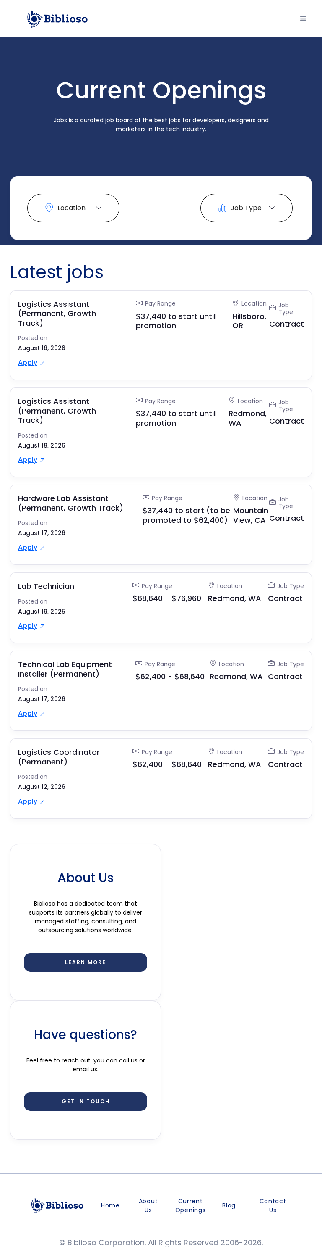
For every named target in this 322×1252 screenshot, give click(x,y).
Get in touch (86, 1101)
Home (110, 1205)
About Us (148, 1205)
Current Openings (190, 1205)
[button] (303, 18)
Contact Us (273, 1205)
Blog (229, 1205)
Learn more (85, 962)
